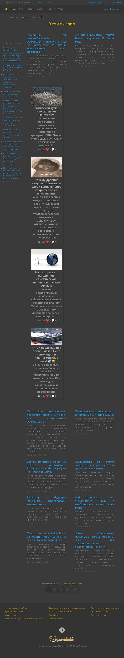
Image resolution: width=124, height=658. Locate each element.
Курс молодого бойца (15, 611)
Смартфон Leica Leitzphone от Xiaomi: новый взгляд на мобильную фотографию (12, 158)
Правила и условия (99, 611)
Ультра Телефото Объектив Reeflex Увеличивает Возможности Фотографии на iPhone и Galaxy (46, 467)
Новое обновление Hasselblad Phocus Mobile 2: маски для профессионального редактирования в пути (94, 540)
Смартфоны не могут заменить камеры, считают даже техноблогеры (94, 465)
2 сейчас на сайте (43, 2)
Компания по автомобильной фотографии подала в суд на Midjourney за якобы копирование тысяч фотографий (46, 43)
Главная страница (14, 17)
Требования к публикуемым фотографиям (24, 619)
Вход (105, 9)
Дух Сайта (53, 615)
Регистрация (116, 9)
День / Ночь (116, 2)
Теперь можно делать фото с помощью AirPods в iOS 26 (12, 94)
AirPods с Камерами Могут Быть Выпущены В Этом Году (13, 67)
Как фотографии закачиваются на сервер (67, 608)
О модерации (11, 615)
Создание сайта (56, 619)
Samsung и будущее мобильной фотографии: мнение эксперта (46, 501)
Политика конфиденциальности (105, 608)
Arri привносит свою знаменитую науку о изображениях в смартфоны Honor (94, 502)
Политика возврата (99, 615)
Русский (101, 2)
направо (71, 583)
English (92, 2)
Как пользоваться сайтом (16, 608)
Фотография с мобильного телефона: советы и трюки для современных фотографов (46, 416)
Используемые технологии (60, 611)
